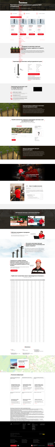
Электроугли (20, 60)
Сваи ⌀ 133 (24, 428)
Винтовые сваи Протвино (24, 441)
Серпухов (20, 48)
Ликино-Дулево (21, 30)
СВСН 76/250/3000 (13, 330)
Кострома (20, 26)
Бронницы (20, 7)
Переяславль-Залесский (22, 41)
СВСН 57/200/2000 (13, 340)
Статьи (39, 63)
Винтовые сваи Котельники (24, 440)
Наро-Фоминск (21, 36)
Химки (19, 54)
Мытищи (20, 35)
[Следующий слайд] (23, 192)
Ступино (20, 50)
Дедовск (20, 13)
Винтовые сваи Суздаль (12, 442)
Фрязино (20, 53)
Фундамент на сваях (29, 424)
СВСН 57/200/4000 (13, 281)
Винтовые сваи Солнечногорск (36, 442)
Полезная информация (33, 428)
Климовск (20, 24)
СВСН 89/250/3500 (13, 311)
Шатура (20, 57)
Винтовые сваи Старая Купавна (36, 440)
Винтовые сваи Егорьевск (24, 442)
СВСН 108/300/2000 (13, 297)
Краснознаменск (21, 28)
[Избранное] (35, 31)
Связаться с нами (22, 366)
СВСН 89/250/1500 (13, 316)
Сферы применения (16, 63)
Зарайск (20, 20)
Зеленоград (20, 21)
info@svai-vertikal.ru (25, 350)
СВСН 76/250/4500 (13, 326)
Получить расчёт (14, 270)
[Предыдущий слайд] (11, 192)
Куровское (20, 29)
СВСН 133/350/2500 (13, 287)
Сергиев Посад (21, 47)
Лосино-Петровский (21, 31)
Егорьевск (20, 17)
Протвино (20, 42)
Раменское (20, 44)
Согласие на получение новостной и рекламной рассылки (16, 436)
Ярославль (20, 61)
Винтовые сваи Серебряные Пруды (13, 441)
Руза (19, 46)
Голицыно (20, 12)
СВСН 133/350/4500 (13, 282)
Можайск (20, 34)
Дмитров (20, 14)
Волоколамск (20, 10)
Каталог (12, 63)
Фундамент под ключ (23, 63)
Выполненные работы (31, 63)
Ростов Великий (21, 45)
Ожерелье (20, 38)
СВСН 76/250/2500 (13, 331)
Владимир (20, 9)
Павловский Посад (21, 40)
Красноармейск (21, 27)
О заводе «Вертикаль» (33, 426)
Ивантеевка (20, 22)
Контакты (36, 63)
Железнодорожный (21, 18)
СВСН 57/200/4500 (13, 335)
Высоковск (20, 11)
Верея (19, 8)
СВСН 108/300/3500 (13, 302)
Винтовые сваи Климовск (35, 441)
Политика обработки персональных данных (14, 433)
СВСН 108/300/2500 (13, 296)
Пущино (20, 43)
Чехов (19, 56)
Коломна (20, 25)
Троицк (20, 52)
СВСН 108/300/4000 (13, 292)
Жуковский (20, 19)
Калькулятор (43, 63)
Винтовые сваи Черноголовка (13, 440)
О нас (27, 63)
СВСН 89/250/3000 (13, 321)
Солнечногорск (21, 49)
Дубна (19, 16)
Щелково (20, 58)
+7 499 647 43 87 (13, 350)
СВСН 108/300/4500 (13, 291)
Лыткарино (20, 32)
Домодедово (20, 15)
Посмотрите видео (29, 177)
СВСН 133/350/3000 (13, 286)
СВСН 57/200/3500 (13, 336)
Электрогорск (20, 59)
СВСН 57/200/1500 (13, 341)
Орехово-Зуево (21, 39)
